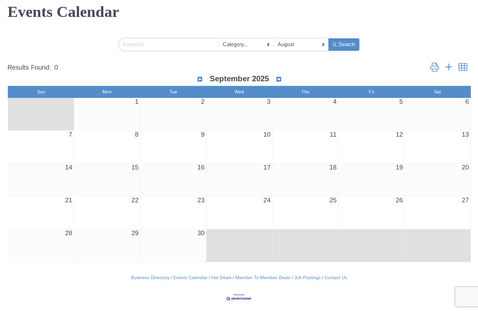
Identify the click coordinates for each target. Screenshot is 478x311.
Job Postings (307, 277)
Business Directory (150, 277)
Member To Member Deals (262, 277)
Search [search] (347, 44)
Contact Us (336, 277)
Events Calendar (190, 277)
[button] (434, 67)
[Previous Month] (199, 79)
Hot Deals (221, 277)
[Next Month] (278, 79)
